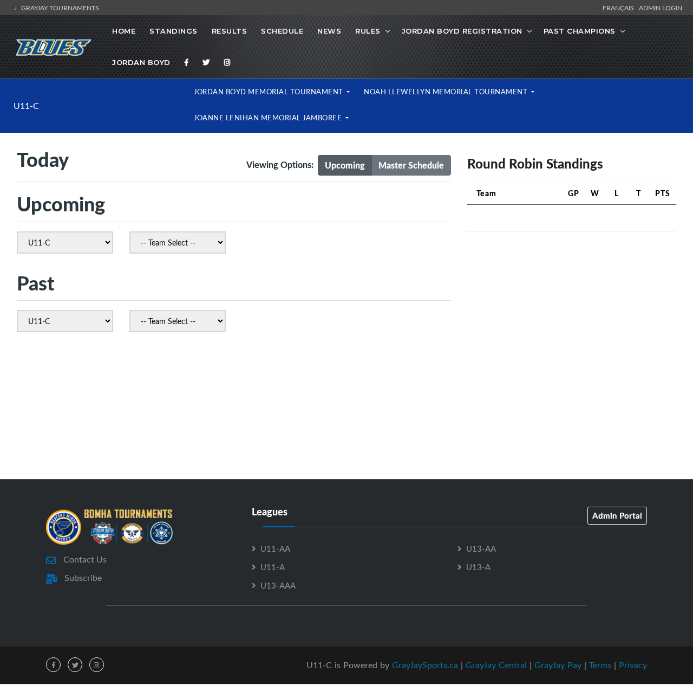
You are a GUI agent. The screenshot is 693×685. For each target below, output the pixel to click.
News (329, 31)
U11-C (26, 106)
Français (620, 7)
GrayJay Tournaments (59, 7)
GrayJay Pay (557, 665)
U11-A (272, 566)
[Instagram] (227, 62)
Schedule (282, 31)
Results (229, 31)
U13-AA (481, 548)
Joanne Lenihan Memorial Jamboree (269, 117)
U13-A (478, 566)
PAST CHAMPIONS (580, 31)
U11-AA (275, 548)
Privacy (633, 665)
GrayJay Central (496, 665)
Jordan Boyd (141, 62)
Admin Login (660, 7)
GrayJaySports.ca (425, 665)
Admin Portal (617, 515)
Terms (600, 665)
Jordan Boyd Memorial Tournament (269, 91)
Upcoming (345, 165)
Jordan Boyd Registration (462, 31)
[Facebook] (186, 62)
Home (123, 31)
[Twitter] (206, 62)
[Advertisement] (571, 316)
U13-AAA (278, 585)
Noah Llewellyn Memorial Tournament (446, 91)
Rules (368, 31)
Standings (173, 31)
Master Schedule (411, 165)
